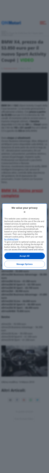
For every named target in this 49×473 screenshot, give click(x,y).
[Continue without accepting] (24, 212)
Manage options (24, 264)
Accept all (25, 256)
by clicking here (11, 239)
